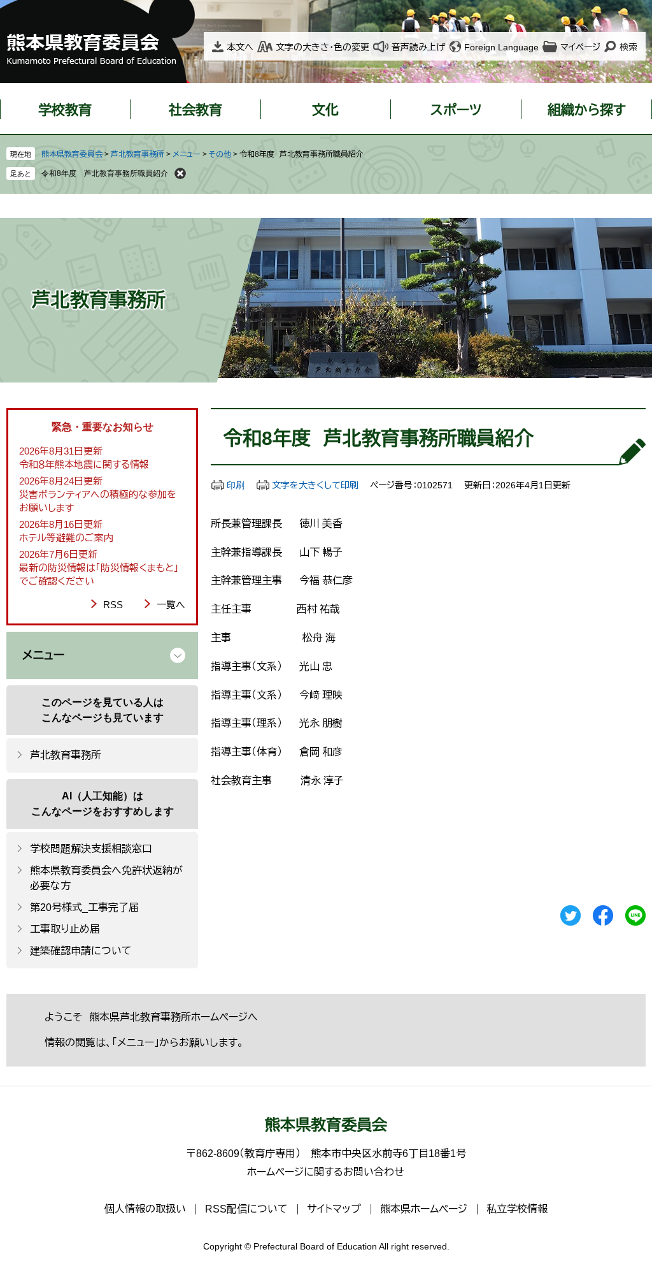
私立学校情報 (517, 1209)
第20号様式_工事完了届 (84, 907)
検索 (628, 47)
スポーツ (455, 110)
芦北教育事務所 (137, 154)
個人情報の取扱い (145, 1209)
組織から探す (587, 110)
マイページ (580, 47)
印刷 (235, 485)
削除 (180, 173)
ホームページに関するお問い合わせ (325, 1172)
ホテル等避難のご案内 (66, 537)
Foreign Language (501, 47)
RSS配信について (246, 1209)
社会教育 (195, 110)
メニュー (187, 154)
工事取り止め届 (65, 929)
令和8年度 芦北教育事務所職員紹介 (104, 173)
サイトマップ (334, 1209)
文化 (325, 110)
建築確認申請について (81, 950)
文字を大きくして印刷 (315, 485)
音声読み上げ (418, 47)
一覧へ (171, 604)
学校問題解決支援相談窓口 (91, 848)
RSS (113, 604)
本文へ (240, 47)
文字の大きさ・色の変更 (322, 47)
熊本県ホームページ (423, 1209)
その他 (220, 154)
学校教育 (65, 110)
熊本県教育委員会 (72, 154)
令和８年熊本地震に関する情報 (84, 464)
